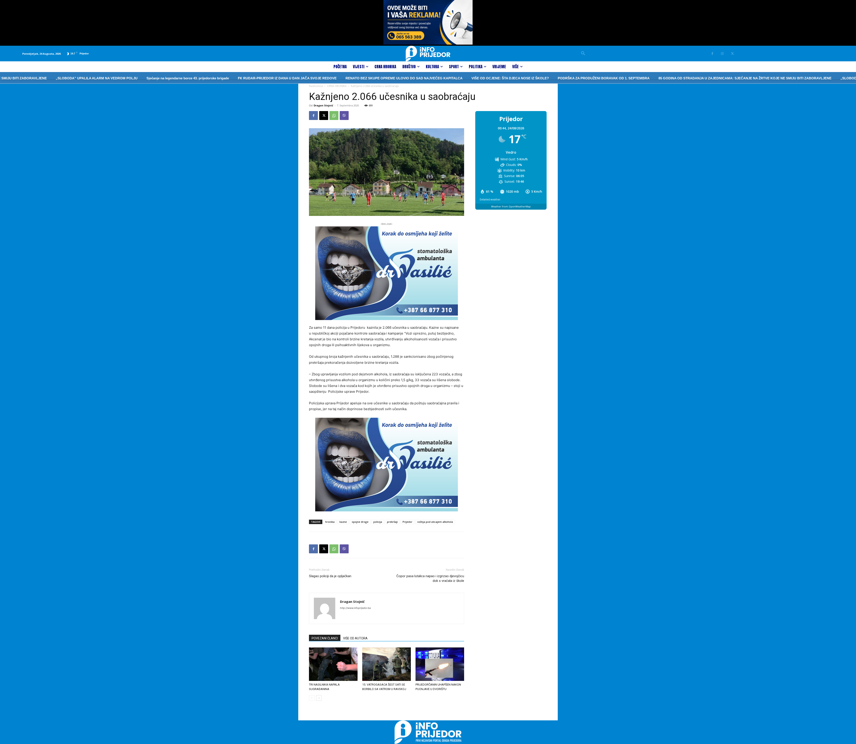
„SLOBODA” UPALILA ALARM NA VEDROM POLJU (51, 78)
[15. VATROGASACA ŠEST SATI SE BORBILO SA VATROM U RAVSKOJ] (386, 664)
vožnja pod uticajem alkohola (435, 521)
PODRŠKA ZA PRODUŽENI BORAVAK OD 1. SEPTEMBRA (558, 78)
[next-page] (319, 698)
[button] (583, 53)
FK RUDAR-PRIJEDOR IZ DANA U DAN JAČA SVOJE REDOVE (242, 78)
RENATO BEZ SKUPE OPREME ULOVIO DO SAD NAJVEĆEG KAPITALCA (358, 78)
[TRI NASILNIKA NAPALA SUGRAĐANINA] (333, 664)
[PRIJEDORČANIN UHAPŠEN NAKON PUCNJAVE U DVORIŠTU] (440, 664)
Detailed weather (490, 199)
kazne (343, 521)
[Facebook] (712, 54)
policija (377, 521)
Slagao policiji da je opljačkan (330, 576)
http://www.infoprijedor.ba (355, 608)
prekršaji (392, 521)
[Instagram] (722, 54)
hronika (330, 521)
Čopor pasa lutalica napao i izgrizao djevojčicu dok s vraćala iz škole (430, 578)
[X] (732, 54)
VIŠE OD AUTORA (355, 638)
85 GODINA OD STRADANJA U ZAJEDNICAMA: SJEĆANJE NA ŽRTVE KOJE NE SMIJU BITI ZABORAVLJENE (699, 78)
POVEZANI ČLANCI (325, 638)
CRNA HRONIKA (337, 86)
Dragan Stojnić (323, 105)
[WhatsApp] (333, 115)
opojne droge (360, 521)
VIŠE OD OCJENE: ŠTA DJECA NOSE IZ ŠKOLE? (465, 78)
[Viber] (344, 115)
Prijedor (407, 521)
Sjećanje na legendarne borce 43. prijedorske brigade (142, 78)
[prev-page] (312, 698)
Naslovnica (316, 86)
